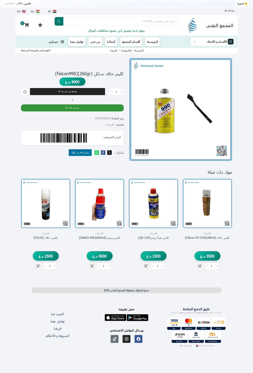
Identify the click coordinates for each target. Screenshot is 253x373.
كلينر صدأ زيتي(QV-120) (153, 238)
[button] (229, 10)
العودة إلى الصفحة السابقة (35, 50)
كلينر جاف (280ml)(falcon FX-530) (207, 238)
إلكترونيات (126, 50)
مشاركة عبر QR (80, 152)
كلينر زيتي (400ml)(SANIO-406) (99, 238)
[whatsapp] (97, 152)
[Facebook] (103, 152)
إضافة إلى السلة (69, 91)
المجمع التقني (219, 25)
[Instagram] (127, 339)
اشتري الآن (74, 107)
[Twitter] (109, 152)
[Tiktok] (115, 339)
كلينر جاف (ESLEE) (46, 238)
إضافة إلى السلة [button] (225, 211)
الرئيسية (139, 50)
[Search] (59, 21)
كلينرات (113, 50)
